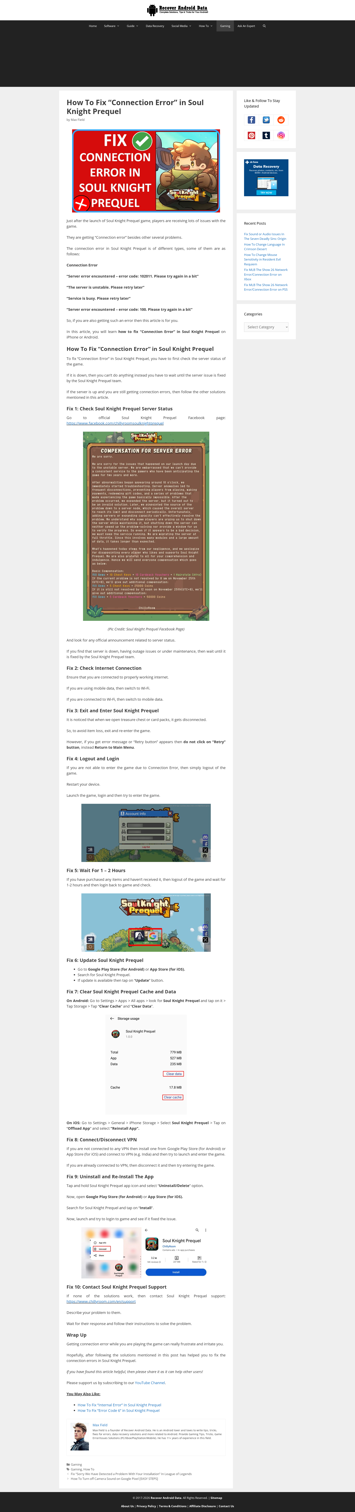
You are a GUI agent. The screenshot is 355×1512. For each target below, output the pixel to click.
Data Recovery (155, 26)
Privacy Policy (146, 1506)
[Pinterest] (251, 135)
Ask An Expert (246, 26)
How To (204, 26)
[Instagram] (281, 135)
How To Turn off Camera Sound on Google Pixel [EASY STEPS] (114, 1479)
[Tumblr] (266, 135)
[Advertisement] (177, 59)
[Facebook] (251, 120)
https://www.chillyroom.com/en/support (101, 1301)
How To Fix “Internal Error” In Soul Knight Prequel (119, 1404)
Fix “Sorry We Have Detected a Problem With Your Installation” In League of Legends (131, 1474)
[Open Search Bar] (264, 25)
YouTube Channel (150, 1382)
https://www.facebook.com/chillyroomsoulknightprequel (115, 423)
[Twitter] (266, 120)
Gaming (225, 26)
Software (109, 26)
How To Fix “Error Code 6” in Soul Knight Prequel (119, 1410)
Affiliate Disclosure (202, 1506)
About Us (127, 1506)
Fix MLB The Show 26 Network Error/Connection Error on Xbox (266, 274)
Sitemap (216, 1498)
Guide (130, 26)
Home (93, 26)
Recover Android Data (166, 1498)
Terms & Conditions (172, 1506)
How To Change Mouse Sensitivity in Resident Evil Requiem (262, 259)
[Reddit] (281, 120)
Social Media (179, 26)
